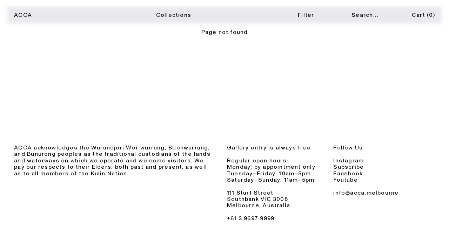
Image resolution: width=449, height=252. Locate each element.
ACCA (23, 15)
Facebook (348, 173)
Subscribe (348, 167)
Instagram (348, 160)
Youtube (345, 180)
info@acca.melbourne (365, 193)
